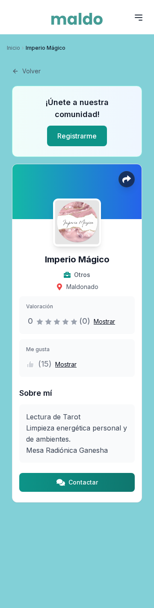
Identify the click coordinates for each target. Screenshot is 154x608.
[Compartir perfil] (126, 179)
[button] (102, 321)
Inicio (13, 48)
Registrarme (77, 136)
